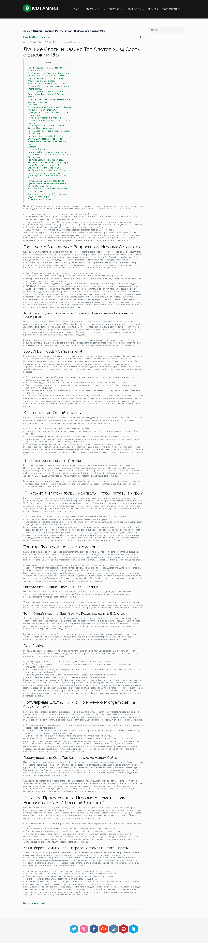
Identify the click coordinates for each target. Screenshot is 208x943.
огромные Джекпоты (38, 149)
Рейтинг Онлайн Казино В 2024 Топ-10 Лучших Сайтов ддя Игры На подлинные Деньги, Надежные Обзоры (47, 183)
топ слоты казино (72, 307)
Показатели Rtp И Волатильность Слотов (47, 152)
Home (76, 9)
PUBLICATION (134, 9)
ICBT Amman (44, 8)
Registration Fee (171, 9)
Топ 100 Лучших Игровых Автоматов (45, 91)
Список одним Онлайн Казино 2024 (45, 168)
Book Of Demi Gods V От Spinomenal (45, 78)
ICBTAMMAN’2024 (94, 9)
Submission (115, 9)
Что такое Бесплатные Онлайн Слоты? (46, 160)
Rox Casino (33, 105)
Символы (32, 147)
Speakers (153, 9)
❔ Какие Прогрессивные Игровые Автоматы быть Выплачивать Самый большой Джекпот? (49, 120)
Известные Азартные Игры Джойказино (47, 83)
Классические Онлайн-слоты (41, 81)
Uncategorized (36, 903)
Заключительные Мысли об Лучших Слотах (48, 194)
